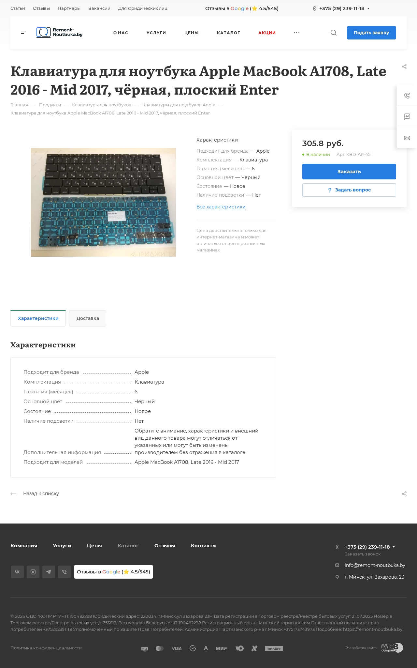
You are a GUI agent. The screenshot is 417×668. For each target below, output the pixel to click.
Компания (23, 545)
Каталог (128, 545)
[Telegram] (48, 572)
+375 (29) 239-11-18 (342, 8)
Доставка (88, 318)
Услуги (62, 545)
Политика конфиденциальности (46, 647)
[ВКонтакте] (17, 572)
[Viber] (64, 572)
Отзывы (164, 545)
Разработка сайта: (361, 648)
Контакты (204, 545)
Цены (94, 545)
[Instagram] (33, 572)
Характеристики (38, 318)
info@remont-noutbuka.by (375, 565)
